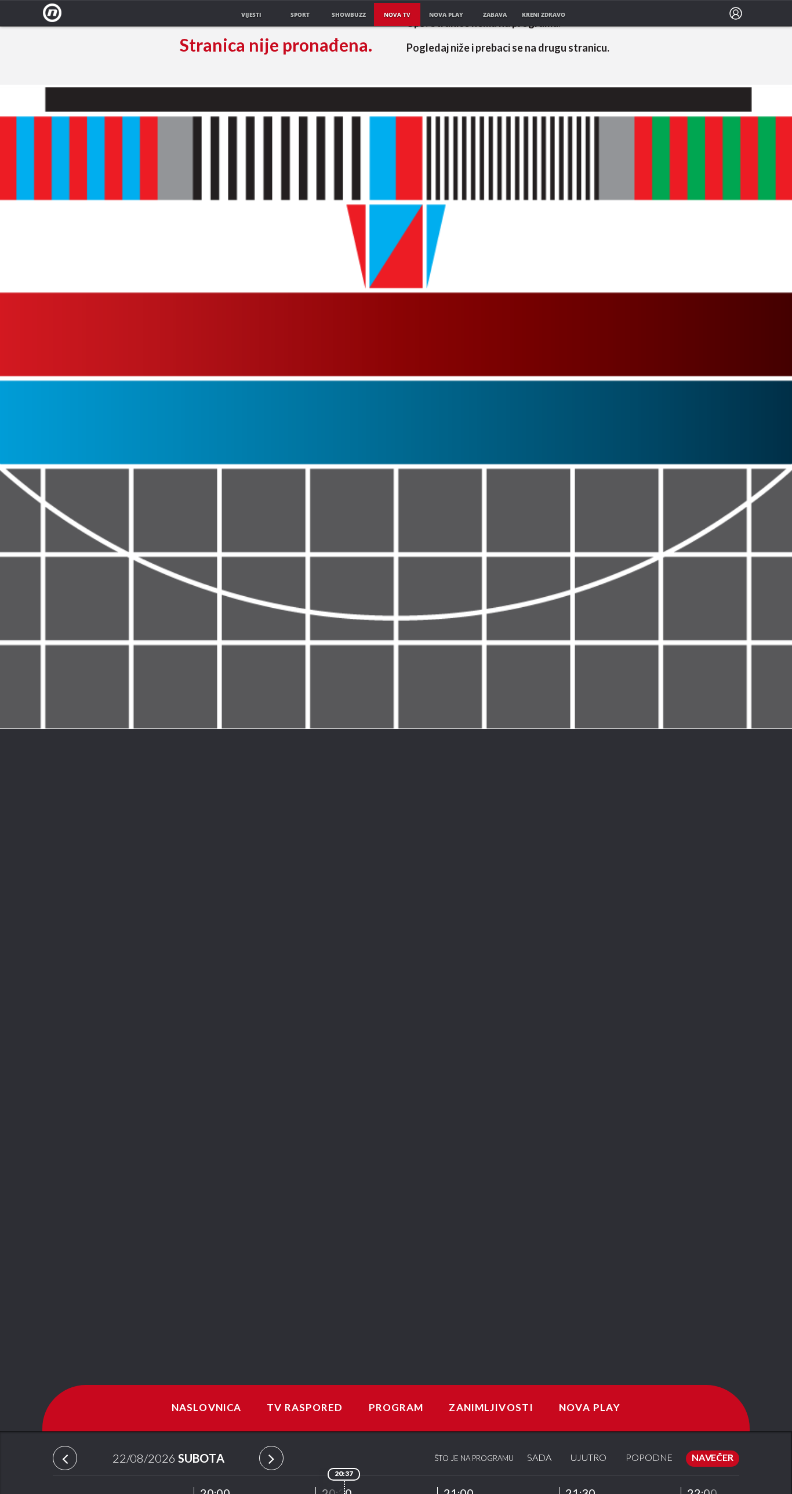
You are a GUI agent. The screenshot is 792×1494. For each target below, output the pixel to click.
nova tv (397, 14)
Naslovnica (206, 1408)
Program (396, 1408)
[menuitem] (736, 13)
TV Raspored (305, 1408)
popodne (649, 1458)
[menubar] (736, 13)
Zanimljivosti (491, 1408)
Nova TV (55, 13)
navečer (712, 1458)
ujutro (588, 1458)
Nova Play (589, 1408)
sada (539, 1458)
